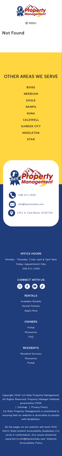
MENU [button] (32, 23)
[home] (31, 10)
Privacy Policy (39, 407)
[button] (19, 286)
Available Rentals (31, 301)
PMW (38, 403)
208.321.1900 (27, 195)
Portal (31, 327)
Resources (31, 332)
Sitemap (22, 407)
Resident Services (31, 353)
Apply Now (31, 310)
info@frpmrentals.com (31, 204)
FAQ (31, 337)
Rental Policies (31, 306)
